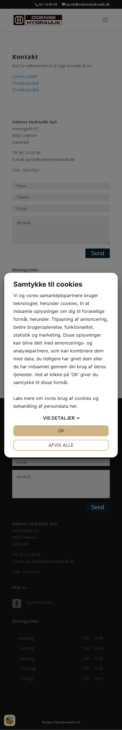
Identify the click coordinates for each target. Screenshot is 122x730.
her (73, 406)
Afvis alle (61, 445)
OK (61, 430)
